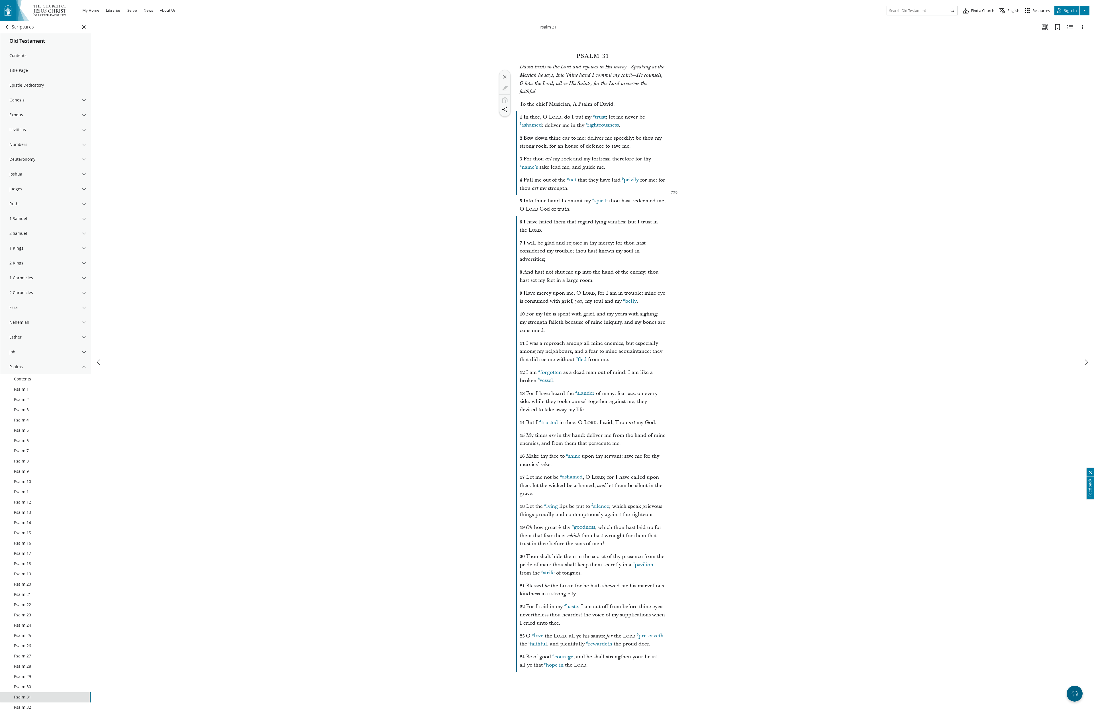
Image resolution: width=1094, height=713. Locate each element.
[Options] (1082, 27)
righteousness (603, 125)
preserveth (651, 635)
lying (552, 506)
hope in (555, 665)
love (538, 635)
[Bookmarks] (1057, 27)
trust (600, 117)
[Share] (504, 109)
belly (631, 301)
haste (572, 606)
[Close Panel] (84, 27)
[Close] (504, 77)
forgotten (551, 372)
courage (563, 656)
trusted (549, 422)
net (572, 180)
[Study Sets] (1045, 27)
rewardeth (600, 643)
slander (586, 393)
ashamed (531, 125)
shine (574, 456)
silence (601, 506)
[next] (1086, 362)
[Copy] (504, 100)
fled (582, 359)
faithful (538, 643)
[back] (7, 27)
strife (549, 572)
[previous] (99, 362)
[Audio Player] (1075, 694)
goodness (584, 527)
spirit (600, 200)
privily (631, 180)
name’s (530, 167)
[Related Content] (1070, 27)
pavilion (644, 564)
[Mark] (504, 88)
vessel (546, 380)
